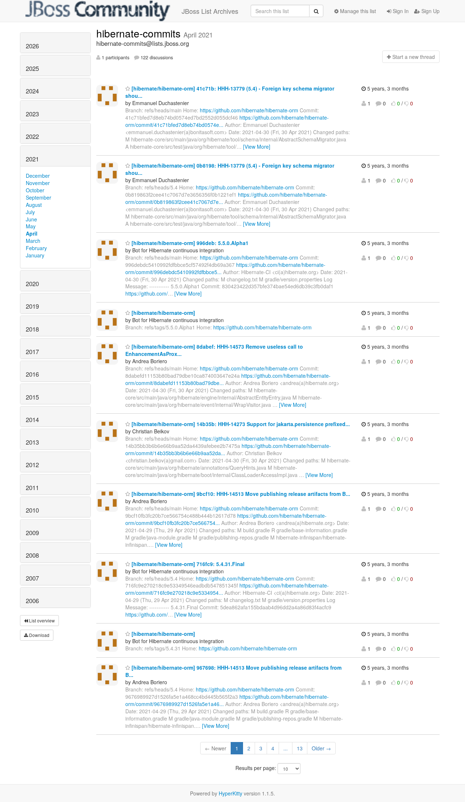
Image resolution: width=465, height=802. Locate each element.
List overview (41, 620)
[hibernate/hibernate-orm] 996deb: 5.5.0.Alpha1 (189, 242)
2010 (32, 510)
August (34, 204)
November (38, 183)
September (38, 197)
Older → (321, 748)
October (35, 190)
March (33, 240)
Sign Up (430, 11)
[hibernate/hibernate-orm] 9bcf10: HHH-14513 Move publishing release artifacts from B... (240, 493)
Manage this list (357, 11)
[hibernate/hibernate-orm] (162, 312)
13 (300, 748)
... (285, 748)
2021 (32, 159)
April (31, 233)
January (35, 255)
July (30, 212)
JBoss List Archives (210, 11)
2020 (32, 283)
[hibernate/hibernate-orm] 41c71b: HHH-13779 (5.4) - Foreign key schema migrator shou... (229, 92)
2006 (32, 600)
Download (38, 635)
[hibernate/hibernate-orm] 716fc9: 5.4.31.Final (187, 564)
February (36, 248)
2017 (32, 351)
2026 (32, 45)
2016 (32, 374)
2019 (32, 306)
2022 (32, 136)
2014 (32, 419)
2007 (32, 578)
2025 (32, 68)
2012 (32, 464)
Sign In (400, 11)
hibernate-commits (139, 33)
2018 (32, 329)
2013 (32, 442)
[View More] (256, 146)
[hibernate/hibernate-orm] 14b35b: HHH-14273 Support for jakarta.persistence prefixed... (240, 424)
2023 (32, 113)
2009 (32, 532)
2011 (32, 487)
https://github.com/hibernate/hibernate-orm (249, 110)
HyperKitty (230, 793)
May (31, 226)
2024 (32, 91)
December (38, 175)
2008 (32, 555)
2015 (32, 397)
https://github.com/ (146, 293)
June (31, 219)
